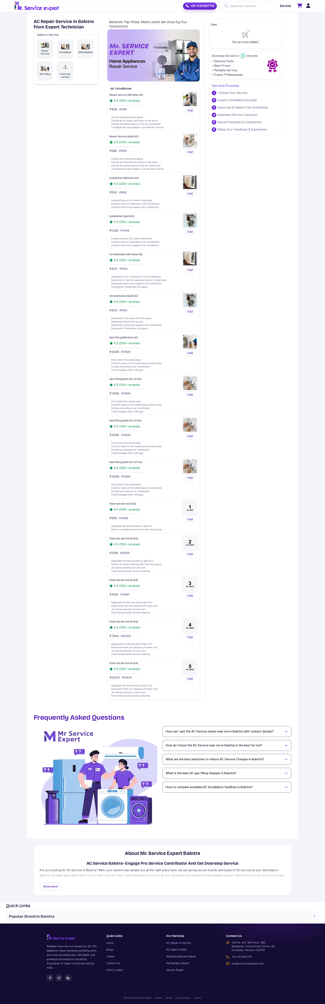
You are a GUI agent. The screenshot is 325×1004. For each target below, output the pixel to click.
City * (167, 136)
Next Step (162, 228)
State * (111, 136)
